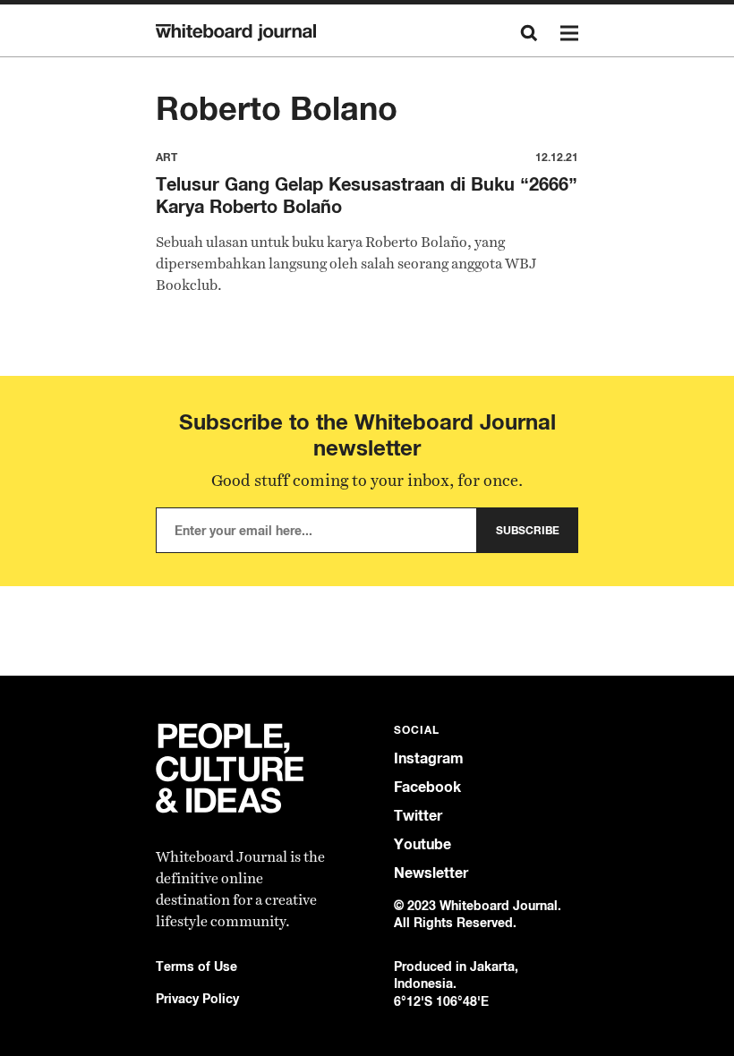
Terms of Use (196, 966)
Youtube (422, 844)
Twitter (418, 815)
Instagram (429, 758)
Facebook (427, 787)
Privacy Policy (197, 998)
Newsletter (431, 872)
